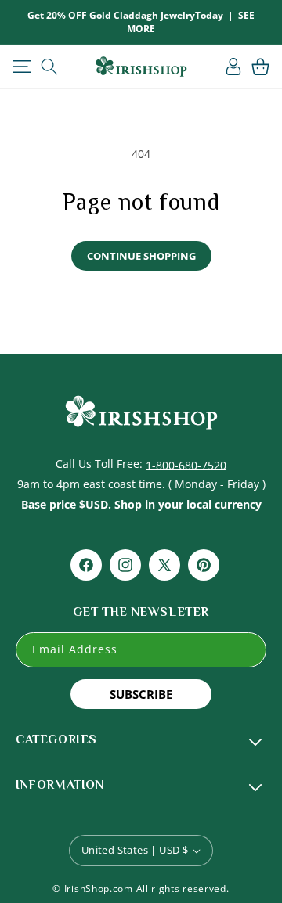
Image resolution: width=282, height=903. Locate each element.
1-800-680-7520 (186, 464)
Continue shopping (141, 256)
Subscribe (141, 694)
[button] (21, 66)
